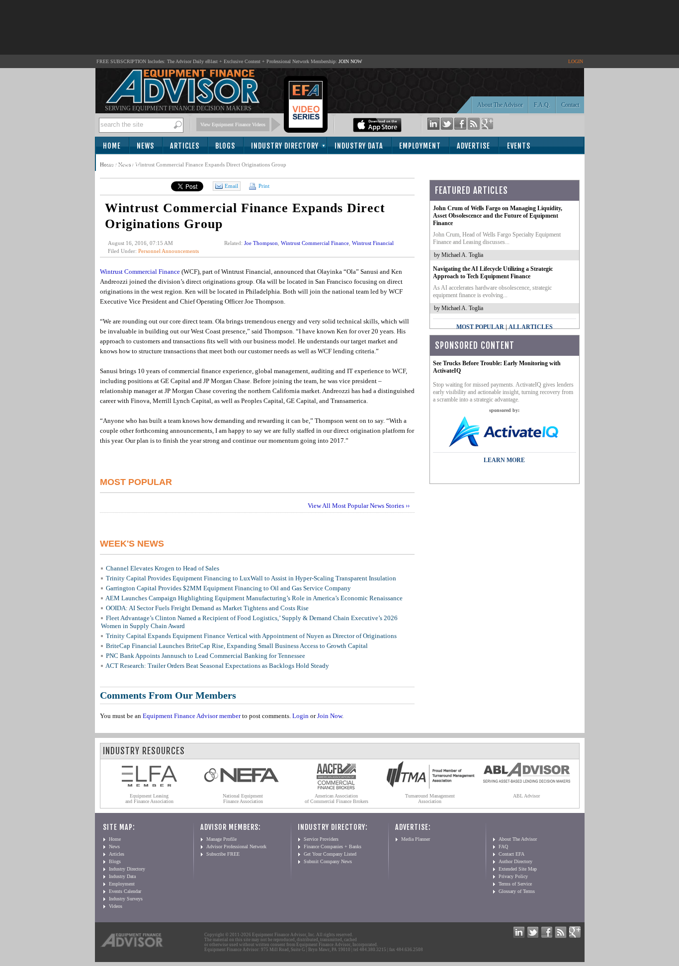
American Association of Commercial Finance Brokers (336, 798)
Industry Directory (285, 146)
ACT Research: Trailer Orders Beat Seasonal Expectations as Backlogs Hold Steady (217, 665)
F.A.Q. (542, 104)
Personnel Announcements (168, 251)
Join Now (329, 716)
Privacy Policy (513, 876)
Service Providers (321, 839)
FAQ (503, 846)
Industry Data (359, 146)
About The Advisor (500, 104)
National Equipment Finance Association (243, 798)
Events (518, 146)
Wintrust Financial (373, 243)
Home (112, 146)
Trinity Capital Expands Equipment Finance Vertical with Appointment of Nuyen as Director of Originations (251, 636)
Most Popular (480, 326)
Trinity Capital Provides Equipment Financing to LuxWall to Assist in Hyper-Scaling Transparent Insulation (251, 578)
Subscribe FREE (223, 854)
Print (263, 186)
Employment (420, 146)
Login (300, 716)
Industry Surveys (126, 898)
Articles (184, 146)
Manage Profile (221, 839)
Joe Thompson (261, 243)
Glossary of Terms (517, 891)
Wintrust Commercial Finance (315, 243)
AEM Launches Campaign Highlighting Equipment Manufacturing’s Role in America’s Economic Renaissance (254, 598)
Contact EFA (511, 854)
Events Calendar (125, 891)
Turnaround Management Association (430, 798)
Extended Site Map (518, 869)
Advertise (473, 146)
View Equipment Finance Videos (232, 124)
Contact (570, 104)
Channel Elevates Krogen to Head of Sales (162, 568)
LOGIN (575, 61)
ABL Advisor (526, 796)
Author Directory (515, 861)
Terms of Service (515, 883)
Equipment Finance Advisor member (192, 716)
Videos (115, 906)
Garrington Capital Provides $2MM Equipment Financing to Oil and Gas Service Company (228, 588)
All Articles (531, 326)
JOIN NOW (350, 61)
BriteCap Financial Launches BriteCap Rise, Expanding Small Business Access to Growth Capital (237, 645)
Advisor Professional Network (236, 846)
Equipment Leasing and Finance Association (149, 798)
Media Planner (415, 839)
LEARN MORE (504, 460)
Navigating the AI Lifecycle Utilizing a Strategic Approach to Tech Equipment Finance (493, 272)
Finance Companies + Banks (332, 846)
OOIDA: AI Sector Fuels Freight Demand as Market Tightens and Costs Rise (207, 608)
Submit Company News (328, 861)
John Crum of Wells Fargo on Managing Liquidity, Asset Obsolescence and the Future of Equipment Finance (497, 216)
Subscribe (123, 163)
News (145, 146)
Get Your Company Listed (330, 854)
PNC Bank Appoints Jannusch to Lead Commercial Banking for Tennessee (205, 655)
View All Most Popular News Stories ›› (359, 505)
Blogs (225, 146)
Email (231, 186)
